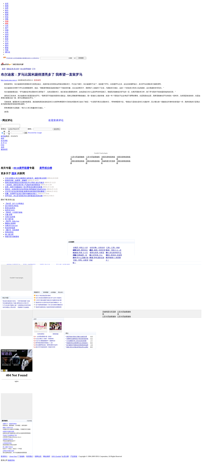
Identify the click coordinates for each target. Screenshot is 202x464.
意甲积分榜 (45, 168)
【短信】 (8, 203)
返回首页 (4, 149)
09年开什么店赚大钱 (80, 258)
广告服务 (21, 456)
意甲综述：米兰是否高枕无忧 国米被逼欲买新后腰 (24, 196)
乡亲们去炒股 (10, 217)
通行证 (7, 52)
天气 (6, 41)
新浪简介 (4, 456)
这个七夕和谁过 (18, 203)
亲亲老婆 (15, 230)
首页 (6, 4)
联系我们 (29, 456)
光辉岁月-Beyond (11, 225)
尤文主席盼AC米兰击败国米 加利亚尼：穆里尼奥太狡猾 (26, 178)
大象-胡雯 (8, 214)
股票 (6, 15)
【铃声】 (8, 221)
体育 (6, 8)
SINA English (56, 456)
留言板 (3, 136)
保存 (2, 138)
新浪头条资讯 (10, 208)
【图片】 (8, 230)
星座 (6, 39)
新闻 (6, 6)
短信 (6, 43)
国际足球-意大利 (13, 69)
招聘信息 (38, 456)
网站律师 (46, 456)
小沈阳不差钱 (17, 212)
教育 (6, 37)
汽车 (6, 26)
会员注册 (65, 456)
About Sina (13, 456)
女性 (6, 32)
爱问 (6, 45)
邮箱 (6, 48)
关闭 (2, 147)
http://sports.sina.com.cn (9, 80)
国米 (14, 173)
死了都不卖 (9, 219)
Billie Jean (15, 221)
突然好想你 (9, 232)
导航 (6, 50)
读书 (6, 34)
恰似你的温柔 (10, 228)
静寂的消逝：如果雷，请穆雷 (16, 180)
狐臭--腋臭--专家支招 (97, 250)
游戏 (6, 30)
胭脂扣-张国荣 (10, 223)
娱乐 (6, 10)
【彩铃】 (8, 212)
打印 (2, 145)
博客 (6, 19)
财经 (6, 12)
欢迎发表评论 (56, 120)
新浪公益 (11, 200)
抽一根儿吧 (9, 234)
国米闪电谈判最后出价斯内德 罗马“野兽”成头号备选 (24, 182)
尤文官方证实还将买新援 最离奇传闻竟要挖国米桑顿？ (25, 191)
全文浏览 (4, 140)
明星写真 (8, 236)
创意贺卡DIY (10, 210)
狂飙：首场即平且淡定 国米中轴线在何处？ (21, 193)
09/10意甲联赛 (25, 69)
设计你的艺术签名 (12, 206)
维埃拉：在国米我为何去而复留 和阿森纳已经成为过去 (25, 189)
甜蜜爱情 (15, 236)
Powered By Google (35, 133)
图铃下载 (4, 200)
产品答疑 (73, 456)
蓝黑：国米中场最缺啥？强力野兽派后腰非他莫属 (24, 187)
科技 (6, 17)
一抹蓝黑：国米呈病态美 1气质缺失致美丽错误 (22, 185)
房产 (6, 28)
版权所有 (11, 460)
